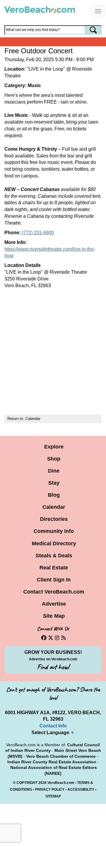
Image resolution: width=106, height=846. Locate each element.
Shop (53, 459)
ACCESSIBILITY (80, 789)
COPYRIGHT (26, 782)
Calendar (32, 418)
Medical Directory (54, 543)
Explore (54, 447)
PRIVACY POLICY (49, 789)
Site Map (54, 616)
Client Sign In (54, 580)
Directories (54, 519)
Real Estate (53, 568)
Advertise (54, 604)
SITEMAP (53, 796)
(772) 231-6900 (38, 232)
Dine (53, 471)
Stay (53, 483)
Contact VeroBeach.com (53, 592)
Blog (54, 495)
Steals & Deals (54, 556)
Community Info (54, 531)
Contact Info (53, 725)
